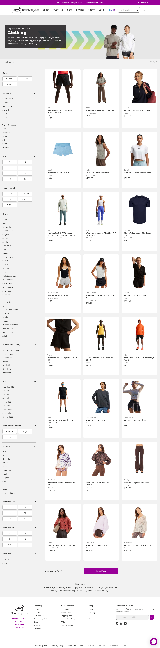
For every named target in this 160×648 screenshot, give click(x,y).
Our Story (37, 609)
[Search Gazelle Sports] (137, 10)
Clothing (92, 612)
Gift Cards (19, 621)
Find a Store (19, 624)
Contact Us (19, 627)
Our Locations (39, 616)
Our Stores (144, 2)
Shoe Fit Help (66, 612)
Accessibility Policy (40, 645)
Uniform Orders (67, 625)
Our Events (38, 612)
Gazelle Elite (38, 628)
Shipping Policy (66, 616)
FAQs (63, 622)
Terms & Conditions (75, 645)
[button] (46, 10)
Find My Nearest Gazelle (94, 2)
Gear (90, 616)
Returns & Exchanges (69, 619)
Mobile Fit (37, 625)
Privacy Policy (57, 645)
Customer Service (19, 618)
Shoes (91, 609)
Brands (91, 619)
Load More (101, 571)
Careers (36, 622)
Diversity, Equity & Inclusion (44, 619)
